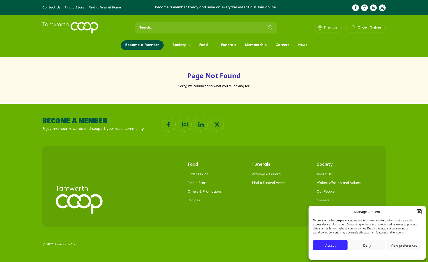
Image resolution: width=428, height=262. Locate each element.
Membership (256, 45)
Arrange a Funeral (266, 174)
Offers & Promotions (205, 192)
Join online (266, 7)
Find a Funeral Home (105, 8)
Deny (367, 245)
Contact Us (51, 8)
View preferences (404, 245)
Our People (326, 192)
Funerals (228, 45)
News (302, 45)
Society (179, 45)
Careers (282, 45)
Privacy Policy (356, 254)
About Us (324, 174)
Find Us (330, 27)
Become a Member (142, 45)
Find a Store (74, 8)
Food (203, 45)
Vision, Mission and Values (339, 183)
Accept (330, 245)
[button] (419, 211)
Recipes (194, 200)
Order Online (198, 174)
